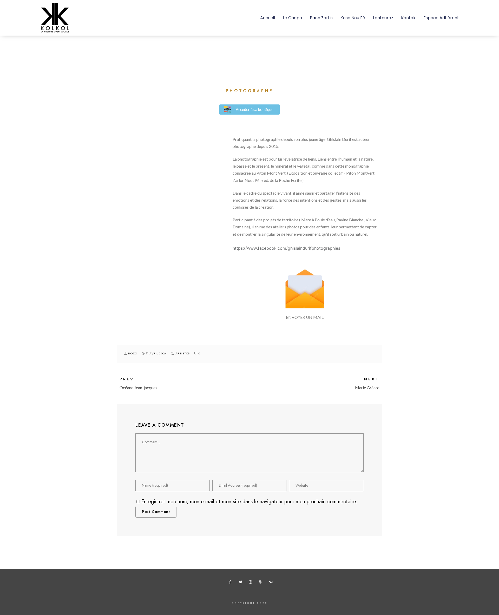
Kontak (408, 18)
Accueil (267, 18)
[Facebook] (231, 583)
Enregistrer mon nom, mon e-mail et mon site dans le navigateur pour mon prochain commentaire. (249, 501)
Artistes (182, 353)
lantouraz (383, 18)
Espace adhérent (441, 18)
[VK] (271, 583)
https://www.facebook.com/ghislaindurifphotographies (286, 248)
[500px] (261, 583)
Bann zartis (321, 18)
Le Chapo (292, 18)
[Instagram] (251, 583)
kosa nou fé (352, 18)
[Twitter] (241, 583)
